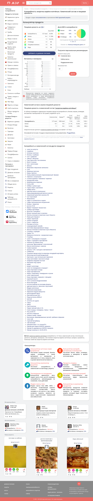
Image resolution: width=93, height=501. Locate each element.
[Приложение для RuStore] (13, 211)
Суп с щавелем (32, 157)
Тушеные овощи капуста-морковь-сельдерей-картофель (45, 253)
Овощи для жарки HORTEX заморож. (39, 326)
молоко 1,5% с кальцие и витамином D (39, 250)
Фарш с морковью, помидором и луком (40, 273)
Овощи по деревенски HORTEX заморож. (40, 328)
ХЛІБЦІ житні (31, 189)
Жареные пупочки (33, 171)
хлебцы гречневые (33, 209)
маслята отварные (33, 313)
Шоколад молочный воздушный (37, 255)
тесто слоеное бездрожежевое (37, 281)
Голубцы (30, 237)
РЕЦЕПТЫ (6, 487)
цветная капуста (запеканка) (36, 191)
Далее (73, 74)
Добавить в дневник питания (39, 53)
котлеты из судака (33, 301)
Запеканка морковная (34, 290)
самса (29, 302)
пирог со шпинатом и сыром (36, 200)
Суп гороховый (32, 197)
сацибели (30, 151)
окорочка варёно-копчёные (75, 8)
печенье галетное (33, 153)
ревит (29, 264)
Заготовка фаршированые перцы (38, 228)
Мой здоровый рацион (62, 17)
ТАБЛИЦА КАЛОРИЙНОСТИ (33, 487)
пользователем (41, 17)
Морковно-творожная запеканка (37, 167)
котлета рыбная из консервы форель (39, 284)
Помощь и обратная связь (12, 207)
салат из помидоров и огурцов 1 (37, 268)
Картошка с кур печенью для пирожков (40, 257)
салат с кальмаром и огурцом (36, 239)
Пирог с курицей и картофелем (37, 240)
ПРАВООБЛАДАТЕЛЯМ (53, 484)
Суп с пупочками (32, 164)
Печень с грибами (33, 155)
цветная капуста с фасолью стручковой (40, 286)
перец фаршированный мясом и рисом (39, 193)
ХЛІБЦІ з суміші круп (33, 186)
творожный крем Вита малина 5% (38, 195)
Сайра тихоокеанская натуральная (38, 202)
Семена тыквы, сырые (34, 315)
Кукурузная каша (32, 180)
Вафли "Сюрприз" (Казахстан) (36, 208)
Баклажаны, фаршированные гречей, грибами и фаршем (45, 317)
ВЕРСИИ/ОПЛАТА (52, 489)
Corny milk (30, 184)
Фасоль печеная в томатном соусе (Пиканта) (41, 229)
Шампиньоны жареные (34, 182)
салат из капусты (32, 149)
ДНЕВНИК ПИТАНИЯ (9, 484)
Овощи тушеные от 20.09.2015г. (37, 330)
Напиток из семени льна (35, 242)
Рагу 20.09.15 (31, 312)
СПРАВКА (50, 487)
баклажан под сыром (34, 262)
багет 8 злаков (31, 162)
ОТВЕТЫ (28, 493)
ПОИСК (28, 484)
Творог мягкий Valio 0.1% (35, 308)
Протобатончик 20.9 (33, 295)
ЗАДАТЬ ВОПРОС (52, 492)
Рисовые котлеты (32, 224)
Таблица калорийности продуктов (38, 8)
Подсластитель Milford (34, 297)
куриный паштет (32, 279)
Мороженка (31, 198)
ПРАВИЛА (57, 495)
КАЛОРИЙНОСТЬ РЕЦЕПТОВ (33, 490)
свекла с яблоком (32, 158)
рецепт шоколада (33, 266)
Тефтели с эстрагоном (34, 177)
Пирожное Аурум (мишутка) (36, 292)
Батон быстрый (32, 282)
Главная (26, 8)
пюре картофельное (33, 271)
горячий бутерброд (33, 321)
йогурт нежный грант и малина (37, 213)
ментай (29, 299)
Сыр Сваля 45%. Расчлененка (36, 160)
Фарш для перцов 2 (33, 217)
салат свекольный (33, 275)
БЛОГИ (6, 490)
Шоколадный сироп (33, 293)
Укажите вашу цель (64, 54)
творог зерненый (32, 219)
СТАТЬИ (6, 493)
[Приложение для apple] (13, 217)
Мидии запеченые (33, 288)
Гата (28, 169)
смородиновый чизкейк (35, 226)
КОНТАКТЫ (59, 492)
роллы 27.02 (31, 206)
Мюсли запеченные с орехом (36, 246)
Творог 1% (30, 233)
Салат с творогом (32, 222)
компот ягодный (32, 220)
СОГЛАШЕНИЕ (51, 495)
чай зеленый (31, 323)
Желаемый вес (62, 65)
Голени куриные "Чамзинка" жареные (39, 178)
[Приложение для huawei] (13, 222)
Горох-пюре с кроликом (35, 188)
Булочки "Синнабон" (33, 211)
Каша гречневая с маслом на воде (38, 259)
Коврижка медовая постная (36, 260)
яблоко (29, 166)
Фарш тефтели (32, 173)
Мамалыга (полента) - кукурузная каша (39, 235)
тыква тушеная (32, 248)
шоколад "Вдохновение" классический (39, 244)
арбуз (29, 304)
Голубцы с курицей (33, 231)
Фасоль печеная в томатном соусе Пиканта (41, 215)
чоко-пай (30, 319)
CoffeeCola (30, 251)
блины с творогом (33, 204)
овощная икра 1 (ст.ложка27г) (36, 324)
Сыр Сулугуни (31, 306)
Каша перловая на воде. (35, 270)
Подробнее (71, 133)
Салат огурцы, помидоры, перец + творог (40, 310)
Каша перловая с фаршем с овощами (39, 277)
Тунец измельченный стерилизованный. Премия (43, 175)
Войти (85, 3)
